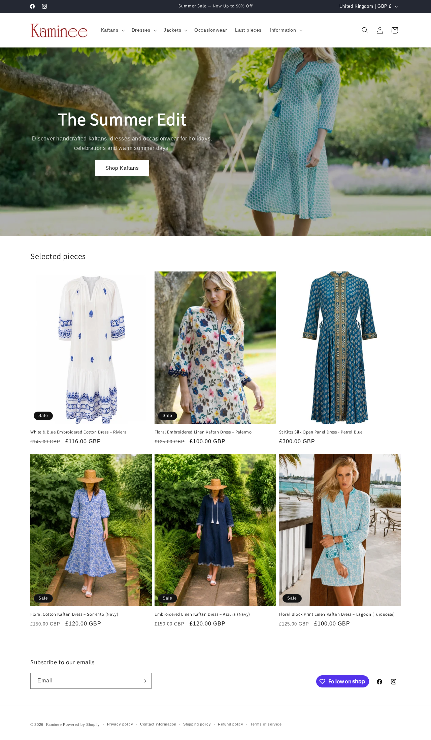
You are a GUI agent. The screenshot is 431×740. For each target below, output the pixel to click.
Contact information (158, 724)
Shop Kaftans (122, 168)
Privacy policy (120, 724)
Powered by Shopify (81, 724)
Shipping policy (197, 724)
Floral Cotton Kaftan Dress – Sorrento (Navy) (74, 614)
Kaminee (54, 724)
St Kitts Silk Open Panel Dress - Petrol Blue (321, 432)
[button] (112, 30)
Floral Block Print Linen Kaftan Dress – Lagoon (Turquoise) (337, 614)
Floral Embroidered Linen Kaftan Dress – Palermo (203, 432)
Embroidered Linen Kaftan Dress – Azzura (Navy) (202, 614)
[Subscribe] (143, 681)
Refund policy (230, 724)
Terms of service (265, 724)
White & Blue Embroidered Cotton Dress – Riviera (78, 432)
